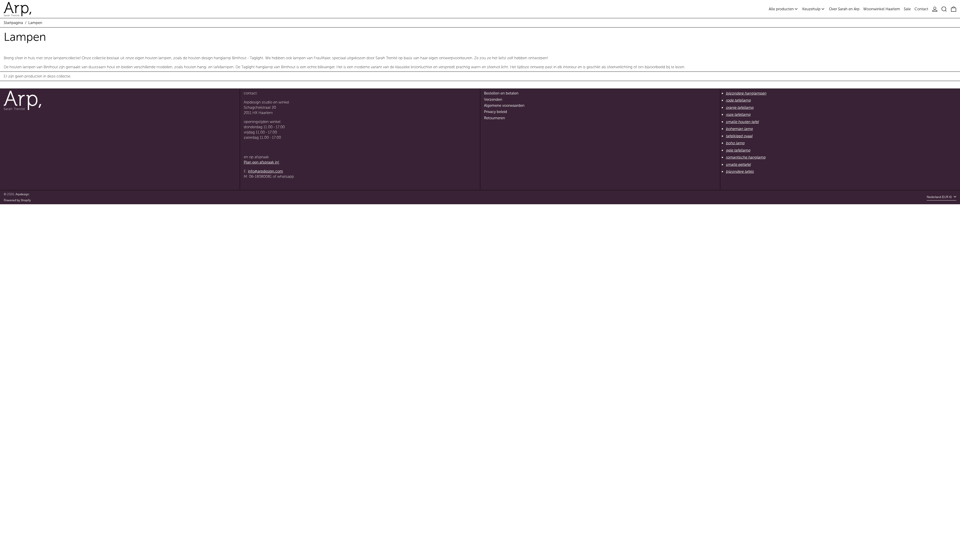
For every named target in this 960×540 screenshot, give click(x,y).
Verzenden (493, 99)
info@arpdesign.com (265, 171)
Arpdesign (22, 194)
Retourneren (494, 118)
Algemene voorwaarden (504, 105)
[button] (944, 9)
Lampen (35, 22)
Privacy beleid (495, 112)
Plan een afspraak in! (261, 162)
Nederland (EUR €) (939, 197)
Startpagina (13, 22)
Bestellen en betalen (501, 93)
